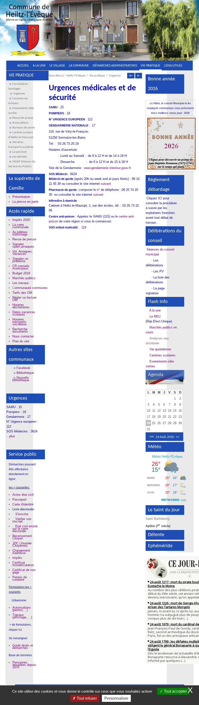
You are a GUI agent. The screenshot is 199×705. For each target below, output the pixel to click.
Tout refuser (86, 698)
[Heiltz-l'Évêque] (29, 32)
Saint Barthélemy (158, 518)
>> (177, 437)
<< (151, 437)
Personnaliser (116, 698)
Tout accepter (175, 691)
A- (138, 75)
